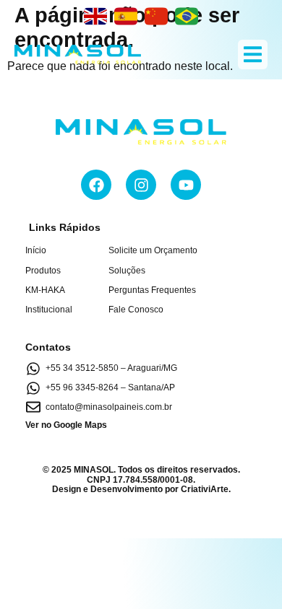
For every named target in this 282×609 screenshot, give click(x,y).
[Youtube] (186, 185)
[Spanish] (125, 15)
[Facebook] (96, 185)
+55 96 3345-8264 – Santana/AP (110, 387)
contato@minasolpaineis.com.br (109, 407)
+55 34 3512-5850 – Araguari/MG (111, 368)
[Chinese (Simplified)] (156, 15)
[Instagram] (141, 185)
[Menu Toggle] (253, 54)
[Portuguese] (186, 15)
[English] (95, 15)
